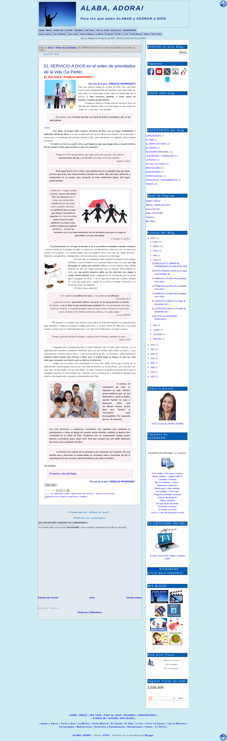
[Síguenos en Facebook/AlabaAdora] (150, 74)
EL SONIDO (151, 148)
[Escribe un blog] (61, 490)
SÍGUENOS (78, 30)
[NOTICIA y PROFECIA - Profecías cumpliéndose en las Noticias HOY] (158, 630)
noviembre (158, 334)
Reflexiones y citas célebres (167, 488)
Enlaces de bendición (167, 497)
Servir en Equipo (87, 34)
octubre (156, 330)
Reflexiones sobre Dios (167, 485)
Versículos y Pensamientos (109, 727)
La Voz (125, 34)
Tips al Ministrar (59, 34)
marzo (156, 251)
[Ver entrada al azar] (183, 74)
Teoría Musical (136, 34)
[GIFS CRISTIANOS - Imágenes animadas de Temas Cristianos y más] (174, 616)
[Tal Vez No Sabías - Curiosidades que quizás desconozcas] (160, 644)
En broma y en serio (167, 509)
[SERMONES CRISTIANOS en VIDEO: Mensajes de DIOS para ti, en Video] (176, 602)
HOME (41, 30)
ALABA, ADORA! (112, 8)
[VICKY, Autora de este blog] (167, 420)
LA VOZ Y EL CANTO (156, 164)
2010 (153, 238)
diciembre (157, 339)
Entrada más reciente (48, 597)
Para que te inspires (174, 473)
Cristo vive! (174, 491)
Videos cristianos (167, 500)
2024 (153, 372)
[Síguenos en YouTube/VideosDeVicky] (159, 74)
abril (155, 255)
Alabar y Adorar (45, 34)
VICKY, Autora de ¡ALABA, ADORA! (167, 424)
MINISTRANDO (153, 172)
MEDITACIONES (153, 168)
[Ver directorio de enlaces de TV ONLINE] (167, 552)
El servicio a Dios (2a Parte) (63, 474)
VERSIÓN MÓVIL (129, 30)
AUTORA (69, 30)
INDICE (48, 30)
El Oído (118, 34)
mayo (156, 260)
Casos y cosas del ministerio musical (167, 512)
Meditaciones (84, 727)
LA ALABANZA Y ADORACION (160, 156)
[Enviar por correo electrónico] (57, 490)
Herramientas (134, 727)
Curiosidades (66, 727)
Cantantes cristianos (167, 479)
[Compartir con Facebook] (68, 490)
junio (155, 325)
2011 (153, 345)
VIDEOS (149, 184)
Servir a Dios (73, 34)
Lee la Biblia (161, 491)
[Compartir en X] (64, 490)
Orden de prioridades (66, 48)
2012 (153, 349)
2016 (153, 367)
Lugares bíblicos (175, 476)
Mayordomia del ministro (82, 494)
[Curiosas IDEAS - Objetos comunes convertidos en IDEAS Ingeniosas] (175, 630)
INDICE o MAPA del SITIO (158, 205)
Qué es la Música (162, 482)
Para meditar (157, 473)
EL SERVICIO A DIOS (60, 494)
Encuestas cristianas (167, 506)
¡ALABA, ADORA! (82, 735)
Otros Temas (156, 34)
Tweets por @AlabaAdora (90, 612)
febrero (156, 246)
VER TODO (89, 30)
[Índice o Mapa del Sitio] (175, 74)
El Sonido (109, 34)
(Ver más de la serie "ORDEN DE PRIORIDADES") (112, 84)
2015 (153, 363)
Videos (146, 34)
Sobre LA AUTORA (154, 213)
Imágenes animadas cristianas (167, 494)
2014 (153, 358)
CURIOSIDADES (153, 136)
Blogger (149, 735)
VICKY (106, 735)
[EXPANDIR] (153, 569)
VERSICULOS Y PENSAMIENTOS (162, 180)
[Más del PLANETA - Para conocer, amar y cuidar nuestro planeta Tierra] (175, 644)
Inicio (51, 48)
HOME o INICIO (153, 201)
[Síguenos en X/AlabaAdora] (167, 74)
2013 (153, 354)
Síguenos (150, 217)
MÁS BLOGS (116, 30)
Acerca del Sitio (153, 209)
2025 (153, 376)
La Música (99, 34)
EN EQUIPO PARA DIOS (157, 152)
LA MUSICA (151, 160)
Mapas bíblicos (159, 476)
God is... (176, 482)
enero (156, 242)
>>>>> (47, 128)
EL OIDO (150, 140)
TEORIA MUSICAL (154, 176)
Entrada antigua (133, 597)
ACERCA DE (58, 30)
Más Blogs (150, 221)
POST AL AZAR (102, 30)
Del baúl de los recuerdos (167, 503)
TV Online (160, 727)
